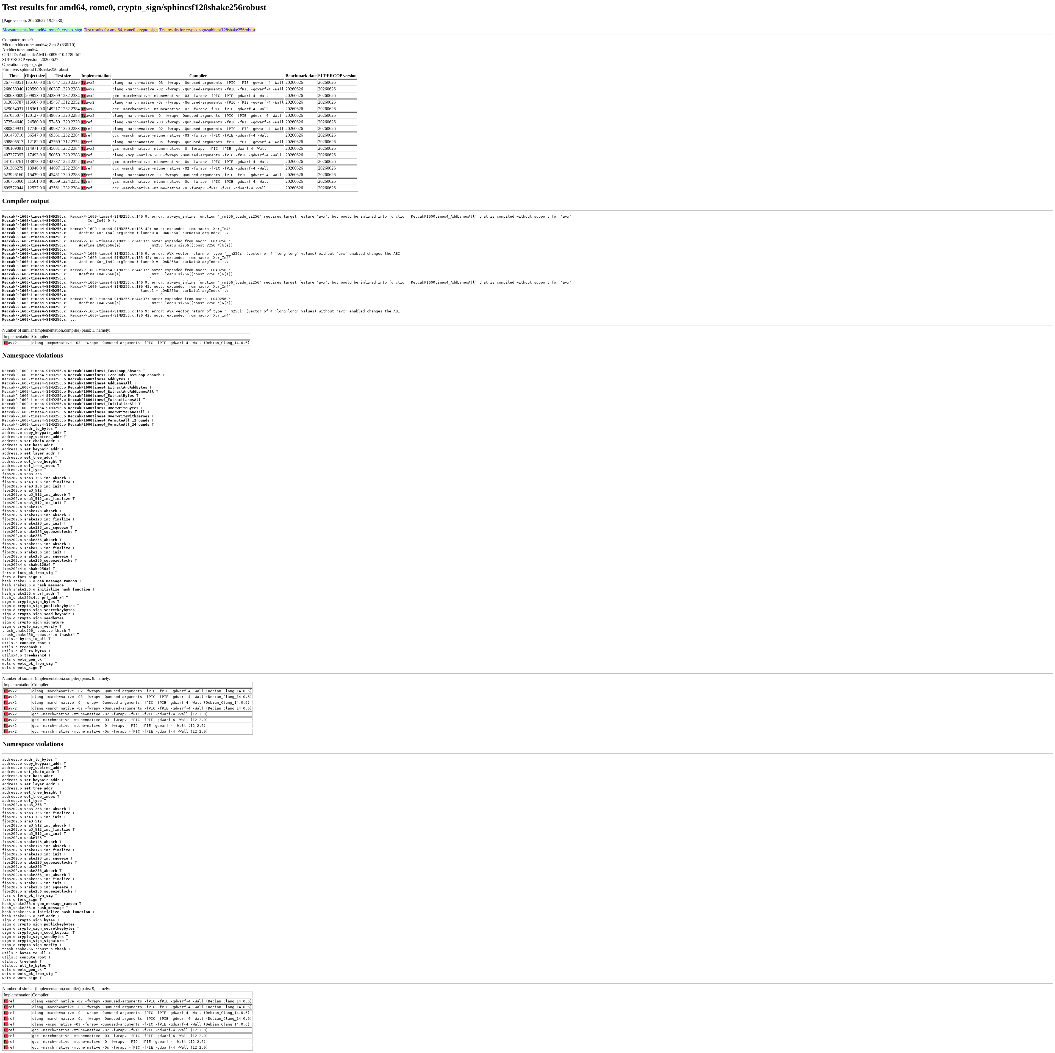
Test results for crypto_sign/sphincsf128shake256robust (207, 29)
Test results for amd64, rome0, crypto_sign (121, 29)
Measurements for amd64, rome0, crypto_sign (42, 29)
